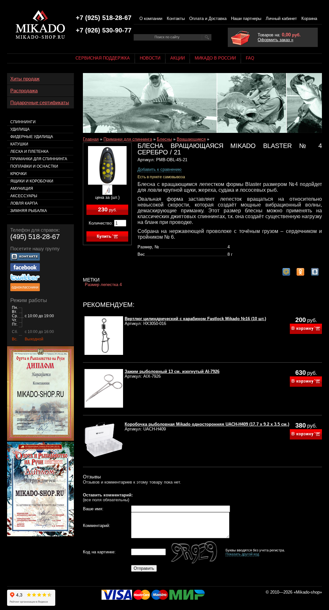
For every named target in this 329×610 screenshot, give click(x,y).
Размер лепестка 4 (103, 284)
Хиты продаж (25, 78)
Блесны (164, 139)
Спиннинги (23, 122)
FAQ (250, 58)
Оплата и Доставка (208, 18)
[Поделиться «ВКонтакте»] (315, 272)
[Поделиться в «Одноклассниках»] (300, 272)
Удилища (20, 129)
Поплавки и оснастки (34, 166)
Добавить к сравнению (160, 169)
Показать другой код (242, 554)
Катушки (19, 144)
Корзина (309, 18)
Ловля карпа (24, 203)
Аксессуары (23, 196)
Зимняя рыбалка (28, 211)
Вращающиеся (191, 139)
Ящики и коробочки (31, 181)
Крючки (18, 174)
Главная (91, 139)
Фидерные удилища (31, 137)
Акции (177, 58)
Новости (150, 58)
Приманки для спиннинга (127, 139)
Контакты (176, 18)
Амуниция (21, 188)
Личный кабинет (281, 18)
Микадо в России (215, 58)
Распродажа (24, 90)
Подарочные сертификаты (39, 102)
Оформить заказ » (275, 39)
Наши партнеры (246, 18)
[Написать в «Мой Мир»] (286, 272)
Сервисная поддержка (103, 58)
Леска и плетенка (29, 151)
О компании (150, 18)
